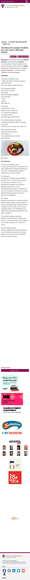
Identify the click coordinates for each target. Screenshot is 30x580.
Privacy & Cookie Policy (7, 563)
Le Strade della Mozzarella (17, 42)
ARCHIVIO (12, 1)
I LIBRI (7, 1)
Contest (4, 42)
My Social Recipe (14, 72)
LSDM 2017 (6, 44)
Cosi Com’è (4, 68)
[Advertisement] (15, 24)
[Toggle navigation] (26, 1)
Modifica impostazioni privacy (19, 563)
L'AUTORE (3, 1)
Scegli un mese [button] (14, 370)
